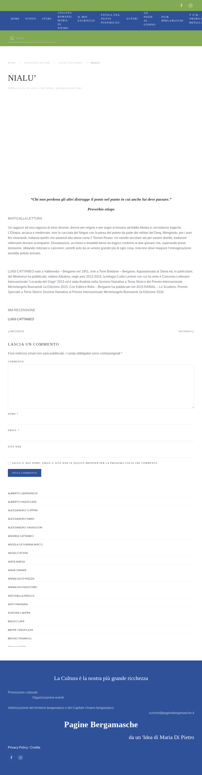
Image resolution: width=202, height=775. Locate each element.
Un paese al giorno (150, 19)
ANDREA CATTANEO (21, 535)
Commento (16, 361)
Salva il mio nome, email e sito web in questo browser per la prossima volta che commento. (84, 463)
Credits (35, 747)
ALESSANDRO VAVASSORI (25, 527)
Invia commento (24, 473)
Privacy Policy (18, 747)
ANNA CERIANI (17, 570)
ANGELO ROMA (18, 552)
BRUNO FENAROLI (20, 638)
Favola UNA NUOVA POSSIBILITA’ (111, 19)
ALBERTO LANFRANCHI (22, 493)
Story (47, 18)
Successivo (185, 331)
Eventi (30, 18)
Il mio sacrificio (86, 19)
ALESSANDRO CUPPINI (22, 510)
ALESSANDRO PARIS (21, 518)
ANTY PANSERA (18, 604)
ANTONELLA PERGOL (21, 595)
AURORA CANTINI (19, 612)
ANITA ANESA (16, 561)
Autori (132, 18)
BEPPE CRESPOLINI (20, 629)
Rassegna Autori (37, 63)
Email (14, 430)
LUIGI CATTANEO (70, 63)
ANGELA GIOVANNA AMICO (25, 544)
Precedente (17, 331)
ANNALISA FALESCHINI (22, 587)
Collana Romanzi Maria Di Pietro (65, 20)
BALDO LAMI (16, 621)
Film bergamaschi (172, 19)
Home (15, 18)
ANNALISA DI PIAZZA (21, 578)
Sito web (14, 446)
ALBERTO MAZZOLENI (22, 501)
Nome (13, 414)
